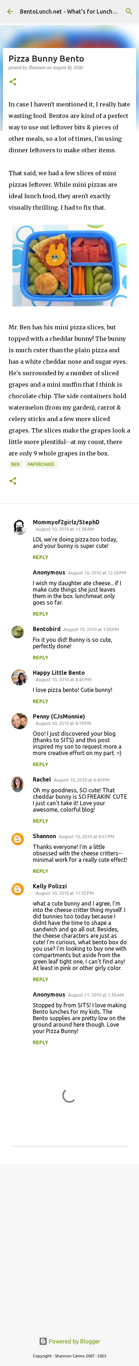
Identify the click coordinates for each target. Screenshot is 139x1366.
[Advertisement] (69, 1244)
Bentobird (47, 629)
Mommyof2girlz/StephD (66, 522)
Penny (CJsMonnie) (59, 716)
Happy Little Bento (59, 672)
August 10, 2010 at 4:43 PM (63, 679)
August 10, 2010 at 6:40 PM (81, 779)
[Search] (129, 11)
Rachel (42, 779)
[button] (13, 82)
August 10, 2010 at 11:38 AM (65, 528)
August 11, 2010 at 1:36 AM (96, 994)
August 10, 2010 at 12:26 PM (97, 572)
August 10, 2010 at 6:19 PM (63, 723)
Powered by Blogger (73, 1341)
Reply (40, 557)
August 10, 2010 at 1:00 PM (91, 629)
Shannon (44, 836)
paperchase (41, 464)
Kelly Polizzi (50, 886)
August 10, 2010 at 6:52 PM (86, 836)
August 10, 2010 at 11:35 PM (65, 892)
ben (15, 464)
